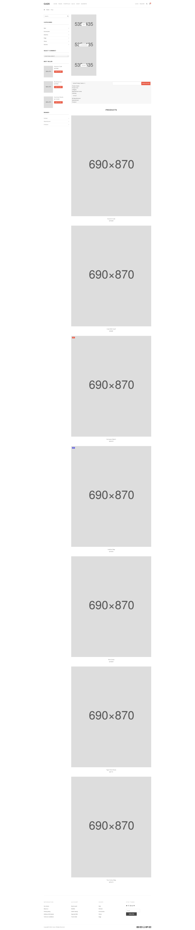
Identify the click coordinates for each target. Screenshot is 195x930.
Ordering (74, 93)
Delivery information (49, 914)
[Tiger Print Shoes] (111, 716)
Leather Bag (111, 549)
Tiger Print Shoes (111, 770)
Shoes (45, 41)
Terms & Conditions (49, 917)
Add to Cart (58, 71)
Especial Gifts (74, 914)
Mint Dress (111, 659)
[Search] (68, 16)
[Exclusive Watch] (111, 386)
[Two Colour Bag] (111, 827)
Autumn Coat (58, 66)
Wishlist (73, 909)
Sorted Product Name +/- (79, 83)
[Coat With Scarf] (111, 276)
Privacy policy (47, 911)
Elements (84, 3)
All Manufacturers (76, 98)
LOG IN (136, 3)
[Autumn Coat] (48, 71)
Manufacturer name (77, 91)
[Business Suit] (48, 87)
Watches (46, 34)
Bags (45, 38)
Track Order (74, 917)
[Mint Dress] (111, 606)
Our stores (46, 906)
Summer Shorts (58, 97)
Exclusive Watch (111, 439)
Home (55, 3)
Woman (101, 909)
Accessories (47, 31)
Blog (73, 3)
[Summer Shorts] (48, 102)
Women (46, 44)
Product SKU (75, 87)
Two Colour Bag (111, 880)
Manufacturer (75, 100)
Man (100, 906)
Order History (74, 911)
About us (46, 909)
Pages (60, 3)
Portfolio (67, 3)
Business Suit (58, 82)
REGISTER (142, 3)
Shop (78, 3)
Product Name (75, 86)
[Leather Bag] (111, 496)
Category (74, 89)
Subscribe (131, 914)
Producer (74, 102)
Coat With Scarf (111, 329)
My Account (74, 906)
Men (45, 28)
